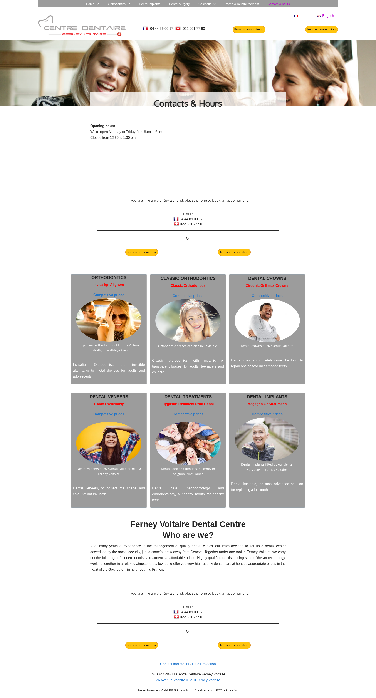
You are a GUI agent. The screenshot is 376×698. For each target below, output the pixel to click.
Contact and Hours (174, 664)
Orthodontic (107, 277)
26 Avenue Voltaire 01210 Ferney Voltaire (188, 680)
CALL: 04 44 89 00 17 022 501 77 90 (191, 219)
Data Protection (204, 664)
